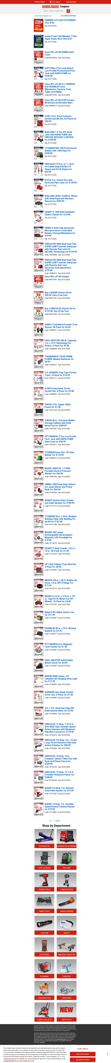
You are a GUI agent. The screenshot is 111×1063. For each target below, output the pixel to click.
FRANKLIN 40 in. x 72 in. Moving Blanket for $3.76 (60, 629)
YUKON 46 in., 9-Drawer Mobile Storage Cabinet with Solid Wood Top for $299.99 (60, 423)
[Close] (107, 1053)
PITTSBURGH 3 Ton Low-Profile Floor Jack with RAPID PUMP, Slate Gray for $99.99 (60, 439)
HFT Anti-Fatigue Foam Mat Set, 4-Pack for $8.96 (60, 565)
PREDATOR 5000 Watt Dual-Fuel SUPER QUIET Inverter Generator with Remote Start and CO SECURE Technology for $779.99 (61, 248)
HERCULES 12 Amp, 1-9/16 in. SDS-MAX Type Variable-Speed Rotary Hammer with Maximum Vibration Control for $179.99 (60, 728)
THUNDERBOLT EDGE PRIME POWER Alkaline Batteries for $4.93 (59, 359)
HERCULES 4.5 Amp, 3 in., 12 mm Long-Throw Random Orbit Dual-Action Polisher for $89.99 (61, 743)
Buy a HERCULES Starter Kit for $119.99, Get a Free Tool (60, 309)
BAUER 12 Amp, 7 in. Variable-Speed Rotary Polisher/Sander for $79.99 (60, 807)
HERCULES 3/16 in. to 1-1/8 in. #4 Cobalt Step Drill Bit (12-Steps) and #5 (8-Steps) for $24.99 (59, 168)
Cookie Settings (82, 1048)
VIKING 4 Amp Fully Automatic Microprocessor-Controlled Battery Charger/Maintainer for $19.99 (60, 232)
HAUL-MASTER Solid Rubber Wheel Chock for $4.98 (59, 661)
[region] (55, 1054)
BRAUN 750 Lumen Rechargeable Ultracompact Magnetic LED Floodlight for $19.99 (58, 536)
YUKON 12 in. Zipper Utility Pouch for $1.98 (58, 405)
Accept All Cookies (82, 1060)
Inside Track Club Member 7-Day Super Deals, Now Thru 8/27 (61, 37)
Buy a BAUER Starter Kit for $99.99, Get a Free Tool (58, 293)
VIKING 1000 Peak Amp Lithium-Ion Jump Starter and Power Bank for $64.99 (60, 487)
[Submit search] (68, 11)
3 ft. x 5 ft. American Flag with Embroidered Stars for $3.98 (59, 709)
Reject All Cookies (82, 1054)
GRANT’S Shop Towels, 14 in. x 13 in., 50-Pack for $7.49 (60, 549)
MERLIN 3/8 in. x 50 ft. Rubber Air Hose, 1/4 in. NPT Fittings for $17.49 (61, 583)
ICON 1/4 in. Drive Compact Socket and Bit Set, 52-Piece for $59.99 (61, 119)
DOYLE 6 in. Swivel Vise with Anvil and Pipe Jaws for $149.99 (61, 181)
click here (42, 1042)
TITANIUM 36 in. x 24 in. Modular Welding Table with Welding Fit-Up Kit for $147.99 (61, 519)
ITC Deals (56, 2)
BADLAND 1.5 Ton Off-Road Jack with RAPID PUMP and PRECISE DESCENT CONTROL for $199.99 (59, 136)
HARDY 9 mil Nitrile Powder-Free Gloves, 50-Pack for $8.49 (61, 325)
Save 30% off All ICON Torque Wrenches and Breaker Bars (59, 101)
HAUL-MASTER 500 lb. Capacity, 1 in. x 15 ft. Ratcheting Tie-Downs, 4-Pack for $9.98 (61, 343)
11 (55, 821)
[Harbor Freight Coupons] (55, 6)
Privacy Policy (9, 1061)
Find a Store (40, 2)
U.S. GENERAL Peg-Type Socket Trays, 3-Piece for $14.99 (60, 373)
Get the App (70, 2)
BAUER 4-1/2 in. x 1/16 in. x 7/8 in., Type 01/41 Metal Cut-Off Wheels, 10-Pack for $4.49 (60, 599)
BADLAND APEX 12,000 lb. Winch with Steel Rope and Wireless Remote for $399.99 (61, 198)
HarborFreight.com (61, 1039)
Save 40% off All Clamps (57, 276)
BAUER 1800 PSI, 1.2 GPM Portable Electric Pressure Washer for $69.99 (58, 471)
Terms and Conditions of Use (24, 1061)
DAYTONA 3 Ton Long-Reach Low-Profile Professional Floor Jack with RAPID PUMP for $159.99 (60, 72)
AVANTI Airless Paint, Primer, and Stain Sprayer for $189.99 (59, 501)
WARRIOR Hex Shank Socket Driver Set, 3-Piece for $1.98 (59, 693)
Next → (59, 821)
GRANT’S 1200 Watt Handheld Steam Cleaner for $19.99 (59, 213)
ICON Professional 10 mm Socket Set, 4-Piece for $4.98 (59, 389)
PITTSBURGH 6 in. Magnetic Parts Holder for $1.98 (58, 645)
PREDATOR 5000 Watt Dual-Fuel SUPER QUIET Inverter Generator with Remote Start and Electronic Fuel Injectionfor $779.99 (61, 265)
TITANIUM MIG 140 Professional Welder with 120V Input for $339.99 (61, 151)
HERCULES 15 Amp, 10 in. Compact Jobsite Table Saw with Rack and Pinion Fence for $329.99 (61, 760)
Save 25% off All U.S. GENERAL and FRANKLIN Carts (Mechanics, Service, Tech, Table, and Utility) (60, 88)
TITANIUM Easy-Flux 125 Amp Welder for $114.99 (59, 453)
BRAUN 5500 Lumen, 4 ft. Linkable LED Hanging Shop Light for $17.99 (61, 679)
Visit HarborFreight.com (44, 16)
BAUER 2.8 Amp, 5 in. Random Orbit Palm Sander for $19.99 (59, 789)
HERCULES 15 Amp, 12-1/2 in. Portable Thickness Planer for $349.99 (59, 775)
